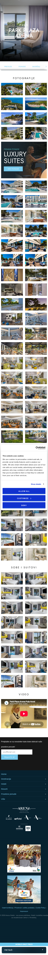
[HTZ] (24, 889)
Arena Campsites (27, 817)
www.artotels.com (18, 819)
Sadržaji (36, 66)
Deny (24, 505)
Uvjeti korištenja (7, 908)
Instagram (8, 765)
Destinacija (6, 779)
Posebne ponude (8, 794)
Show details (36, 484)
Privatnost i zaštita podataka (24, 908)
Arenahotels (38, 817)
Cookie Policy (40, 908)
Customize (23, 498)
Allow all (24, 491)
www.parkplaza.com (8, 817)
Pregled (8, 66)
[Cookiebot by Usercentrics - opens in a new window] (35, 448)
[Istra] (24, 858)
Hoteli (3, 784)
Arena (24, 810)
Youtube (24, 765)
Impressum (24, 911)
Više (3, 799)
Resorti (4, 789)
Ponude (22, 66)
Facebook (39, 765)
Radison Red (28, 828)
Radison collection (19, 828)
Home (3, 774)
